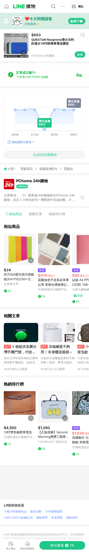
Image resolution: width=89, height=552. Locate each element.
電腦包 (68, 169)
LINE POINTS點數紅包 (18, 517)
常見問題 (57, 517)
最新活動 (36, 511)
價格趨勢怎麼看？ (23, 142)
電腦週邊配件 (48, 169)
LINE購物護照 (54, 511)
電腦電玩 (26, 169)
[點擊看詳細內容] (20, 249)
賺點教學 (42, 517)
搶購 (80, 54)
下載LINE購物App (15, 511)
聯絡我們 (72, 517)
